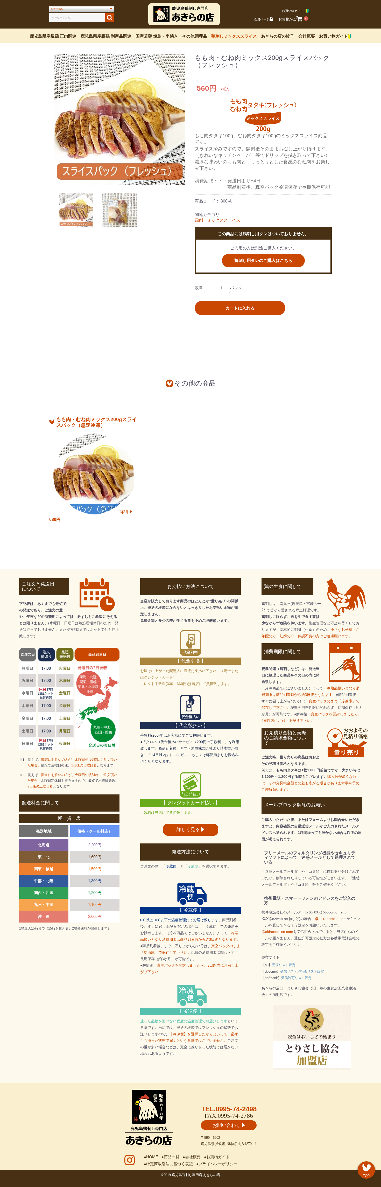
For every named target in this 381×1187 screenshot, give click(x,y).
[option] (119, 119)
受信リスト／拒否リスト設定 (302, 971)
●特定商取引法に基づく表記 (168, 1164)
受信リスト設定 (283, 965)
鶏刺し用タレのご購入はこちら (263, 260)
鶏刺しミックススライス (234, 36)
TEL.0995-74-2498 (229, 1109)
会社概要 (306, 36)
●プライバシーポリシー (216, 1164)
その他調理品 (194, 36)
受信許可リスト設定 (296, 978)
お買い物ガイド (333, 36)
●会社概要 (192, 1157)
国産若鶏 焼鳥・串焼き (157, 36)
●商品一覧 (170, 1157)
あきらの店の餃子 (277, 36)
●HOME (151, 1157)
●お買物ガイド (217, 1157)
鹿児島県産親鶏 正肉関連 (53, 36)
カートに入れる (240, 308)
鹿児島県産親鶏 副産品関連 (106, 36)
